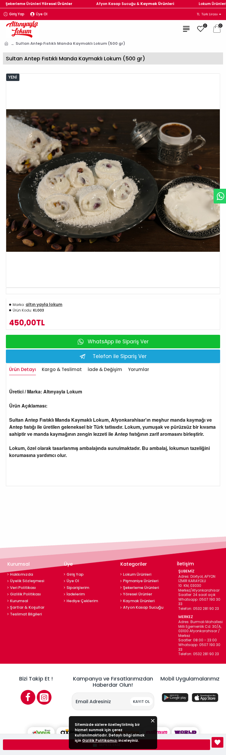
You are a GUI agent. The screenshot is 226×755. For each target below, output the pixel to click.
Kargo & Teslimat (62, 369)
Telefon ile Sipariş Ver (120, 356)
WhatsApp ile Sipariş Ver (118, 341)
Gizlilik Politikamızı (99, 740)
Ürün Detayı (22, 369)
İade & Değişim (105, 369)
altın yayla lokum (44, 304)
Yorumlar (138, 369)
